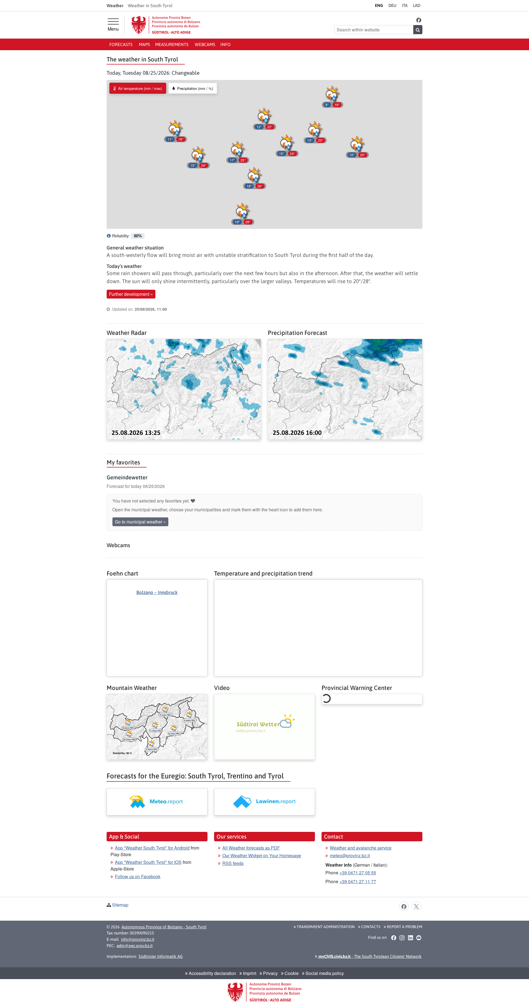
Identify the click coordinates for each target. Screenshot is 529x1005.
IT (404, 5)
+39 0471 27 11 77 (357, 881)
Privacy (270, 973)
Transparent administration (325, 927)
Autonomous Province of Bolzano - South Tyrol (164, 927)
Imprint (249, 973)
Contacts (370, 927)
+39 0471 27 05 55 (357, 872)
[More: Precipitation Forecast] (345, 388)
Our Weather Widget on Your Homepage (261, 855)
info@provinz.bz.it (137, 939)
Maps (144, 44)
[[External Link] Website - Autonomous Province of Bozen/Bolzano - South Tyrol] (166, 25)
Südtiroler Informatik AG (161, 956)
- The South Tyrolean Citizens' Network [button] (369, 956)
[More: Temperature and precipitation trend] (318, 584)
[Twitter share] (416, 906)
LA (416, 5)
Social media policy (324, 973)
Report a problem (404, 927)
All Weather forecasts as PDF (251, 848)
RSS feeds (233, 863)
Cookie (291, 973)
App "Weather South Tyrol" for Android (152, 848)
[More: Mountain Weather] (157, 726)
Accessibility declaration (212, 973)
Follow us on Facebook (137, 876)
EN (379, 5)
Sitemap (120, 905)
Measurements (172, 44)
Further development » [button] (131, 294)
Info (225, 44)
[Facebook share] (404, 906)
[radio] (137, 88)
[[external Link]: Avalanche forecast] (264, 802)
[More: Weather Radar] (184, 388)
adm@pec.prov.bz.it (135, 945)
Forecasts (121, 44)
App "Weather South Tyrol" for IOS (148, 862)
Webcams (205, 44)
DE (392, 5)
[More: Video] (264, 726)
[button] (418, 20)
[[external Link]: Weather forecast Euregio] (157, 802)
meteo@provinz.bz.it (350, 855)
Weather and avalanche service (361, 848)
